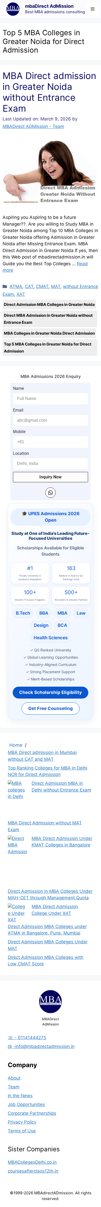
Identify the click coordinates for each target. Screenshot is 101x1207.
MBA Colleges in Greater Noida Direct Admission (49, 333)
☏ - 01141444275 (27, 1037)
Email (18, 410)
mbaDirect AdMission (49, 6)
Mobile (19, 431)
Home (15, 745)
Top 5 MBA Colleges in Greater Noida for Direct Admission (47, 348)
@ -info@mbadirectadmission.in (41, 1046)
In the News (20, 1095)
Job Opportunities (26, 1104)
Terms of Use (22, 1130)
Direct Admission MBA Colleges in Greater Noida (49, 304)
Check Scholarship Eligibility (50, 692)
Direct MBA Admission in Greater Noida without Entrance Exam (48, 319)
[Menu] (92, 9)
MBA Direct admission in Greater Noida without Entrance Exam (49, 92)
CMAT (42, 286)
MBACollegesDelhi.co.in (32, 1162)
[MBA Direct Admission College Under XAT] (17, 913)
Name (18, 388)
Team (13, 1086)
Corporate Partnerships (32, 1113)
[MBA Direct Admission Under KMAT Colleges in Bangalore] (17, 861)
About (14, 1078)
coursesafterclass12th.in (33, 1171)
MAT (55, 286)
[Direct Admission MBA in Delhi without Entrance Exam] (17, 800)
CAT (29, 286)
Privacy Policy (22, 1122)
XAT (21, 294)
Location (21, 453)
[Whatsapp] (50, 492)
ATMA (16, 286)
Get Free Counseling (50, 708)
